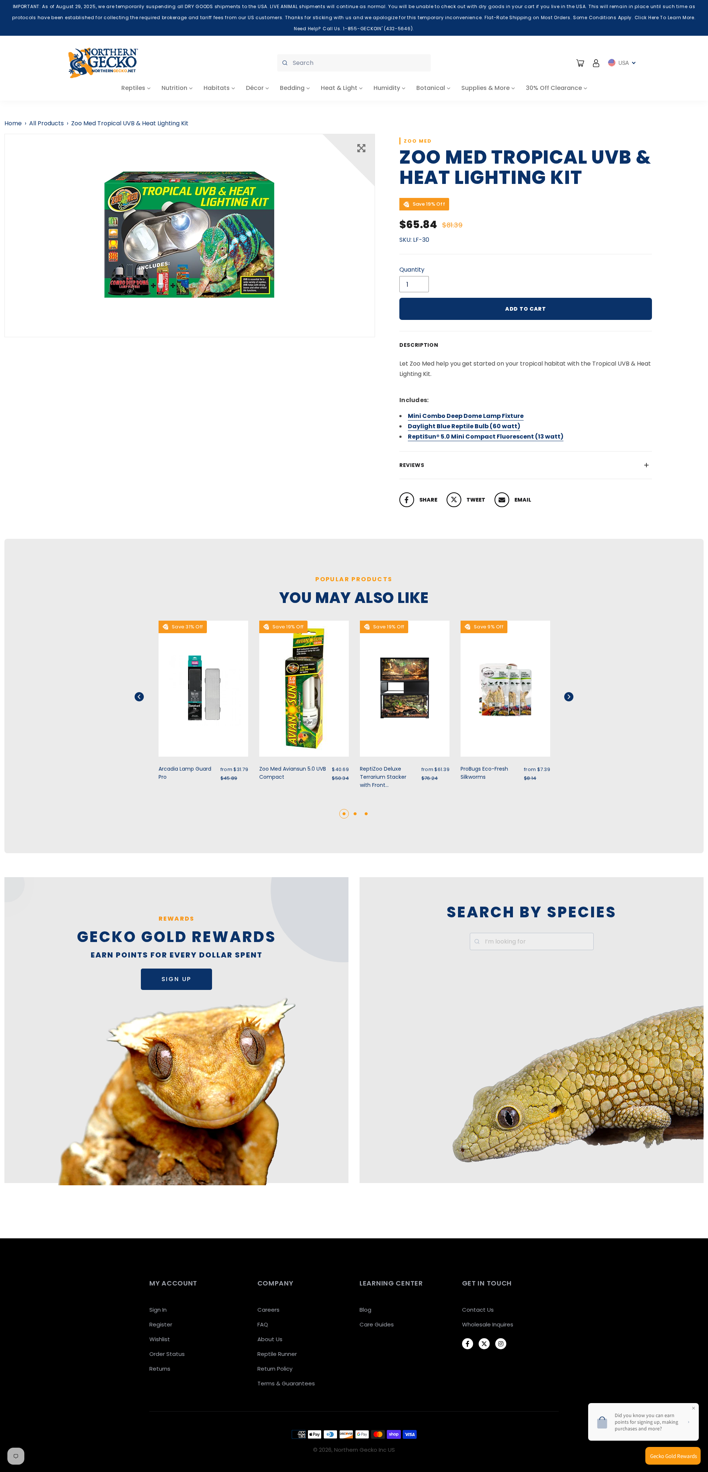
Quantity (411, 269)
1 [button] (344, 814)
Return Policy (274, 1368)
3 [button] (366, 814)
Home (13, 123)
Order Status (167, 1354)
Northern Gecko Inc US (364, 1450)
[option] (190, 235)
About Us (269, 1339)
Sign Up (177, 979)
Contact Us (478, 1310)
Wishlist (159, 1339)
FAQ (262, 1324)
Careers (268, 1310)
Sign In (158, 1310)
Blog (365, 1310)
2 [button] (355, 814)
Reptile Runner (277, 1354)
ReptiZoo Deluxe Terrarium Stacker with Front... (383, 777)
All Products (46, 123)
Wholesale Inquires (487, 1324)
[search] (354, 62)
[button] (148, 696)
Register (160, 1324)
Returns (159, 1368)
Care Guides (377, 1324)
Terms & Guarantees (286, 1383)
